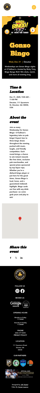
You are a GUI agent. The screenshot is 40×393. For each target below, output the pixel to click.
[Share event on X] (16, 258)
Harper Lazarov (23, 387)
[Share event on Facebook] (11, 258)
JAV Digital (24, 384)
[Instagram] (17, 291)
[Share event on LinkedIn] (21, 258)
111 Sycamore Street (20, 345)
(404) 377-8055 (20, 333)
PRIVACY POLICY (20, 335)
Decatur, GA (20, 347)
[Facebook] (22, 291)
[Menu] (34, 7)
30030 (20, 350)
